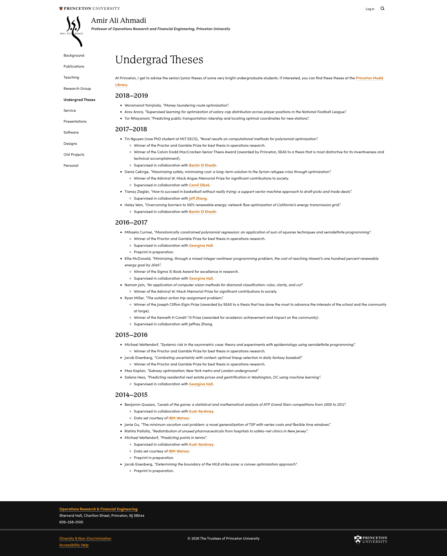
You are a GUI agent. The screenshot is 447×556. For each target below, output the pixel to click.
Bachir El (202, 164)
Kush (201, 411)
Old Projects (74, 154)
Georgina (201, 245)
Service (70, 110)
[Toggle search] (382, 8)
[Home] (75, 33)
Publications (74, 66)
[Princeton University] (89, 7)
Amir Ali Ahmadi (118, 20)
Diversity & (85, 538)
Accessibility (74, 544)
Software (71, 132)
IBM (179, 417)
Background (74, 55)
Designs (70, 143)
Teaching (71, 77)
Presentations (75, 121)
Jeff (198, 198)
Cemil (199, 184)
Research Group (77, 88)
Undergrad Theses (85, 99)
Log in (370, 9)
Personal (71, 165)
